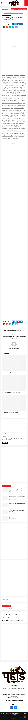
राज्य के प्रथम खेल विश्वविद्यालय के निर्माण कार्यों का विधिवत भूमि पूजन (13, 612)
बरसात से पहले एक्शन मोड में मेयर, (7, 609)
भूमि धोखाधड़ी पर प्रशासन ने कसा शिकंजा (15, 517)
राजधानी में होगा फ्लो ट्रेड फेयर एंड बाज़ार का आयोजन (12, 372)
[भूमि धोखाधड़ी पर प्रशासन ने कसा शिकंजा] (5, 518)
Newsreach (21, 713)
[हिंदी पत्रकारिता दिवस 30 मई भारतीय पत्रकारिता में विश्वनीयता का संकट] (5, 512)
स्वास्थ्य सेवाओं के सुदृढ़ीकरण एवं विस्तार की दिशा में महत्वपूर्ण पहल (12, 614)
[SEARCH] (24, 599)
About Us (5, 717)
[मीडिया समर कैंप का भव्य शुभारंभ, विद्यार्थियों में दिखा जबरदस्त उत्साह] (5, 498)
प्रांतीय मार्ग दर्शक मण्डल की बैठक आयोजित (10, 412)
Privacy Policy (20, 717)
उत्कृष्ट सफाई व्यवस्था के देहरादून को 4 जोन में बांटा (14, 330)
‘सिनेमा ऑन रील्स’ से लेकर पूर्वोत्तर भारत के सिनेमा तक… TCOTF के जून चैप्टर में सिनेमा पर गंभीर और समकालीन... (17, 490)
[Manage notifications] (25, 717)
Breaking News (4, 15)
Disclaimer (15, 717)
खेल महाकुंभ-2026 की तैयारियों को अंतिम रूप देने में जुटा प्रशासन (12, 620)
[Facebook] (11, 707)
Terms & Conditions (13, 718)
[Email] (15, 707)
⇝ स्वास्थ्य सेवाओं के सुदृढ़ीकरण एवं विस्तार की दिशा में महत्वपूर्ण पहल (13, 9)
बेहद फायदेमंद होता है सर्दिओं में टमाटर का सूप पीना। (11, 392)
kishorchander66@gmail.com (15, 700)
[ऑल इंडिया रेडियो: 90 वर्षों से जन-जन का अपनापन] (5, 505)
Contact (10, 717)
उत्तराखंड (9, 15)
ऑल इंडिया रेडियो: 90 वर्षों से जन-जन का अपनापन (17, 503)
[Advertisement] (14, 61)
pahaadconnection (6, 21)
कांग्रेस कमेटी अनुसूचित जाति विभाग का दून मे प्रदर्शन (10, 617)
